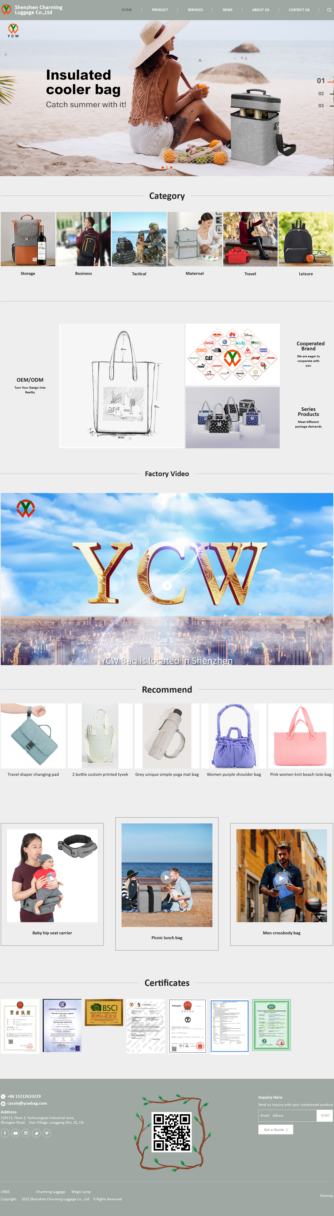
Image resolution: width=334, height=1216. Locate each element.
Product (160, 9)
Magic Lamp (81, 1192)
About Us (260, 9)
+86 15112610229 (23, 1096)
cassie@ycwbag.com (26, 1103)
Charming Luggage (50, 1192)
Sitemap (326, 1196)
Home (127, 9)
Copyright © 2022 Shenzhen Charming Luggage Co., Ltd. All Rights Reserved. (62, 1199)
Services (195, 9)
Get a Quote (274, 1129)
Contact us (299, 9)
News (227, 9)
